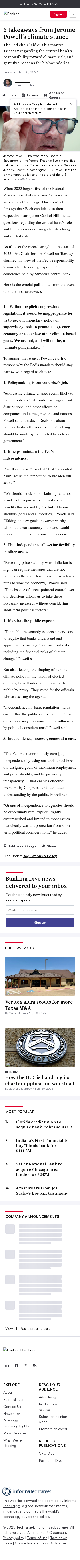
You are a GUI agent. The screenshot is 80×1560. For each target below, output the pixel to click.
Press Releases (14, 1433)
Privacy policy (13, 1538)
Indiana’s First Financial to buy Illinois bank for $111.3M (42, 1145)
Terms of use (37, 1538)
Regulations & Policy (40, 856)
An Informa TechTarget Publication (40, 4)
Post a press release (35, 1328)
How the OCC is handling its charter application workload (39, 1080)
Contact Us (12, 1406)
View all (11, 1328)
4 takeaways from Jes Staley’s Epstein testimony (42, 1190)
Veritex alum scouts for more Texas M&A (39, 1005)
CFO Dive (46, 1453)
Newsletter (11, 1413)
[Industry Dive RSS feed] (35, 1365)
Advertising (47, 1397)
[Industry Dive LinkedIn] (7, 1365)
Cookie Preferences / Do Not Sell (41, 1543)
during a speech (41, 266)
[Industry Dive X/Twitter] (25, 1365)
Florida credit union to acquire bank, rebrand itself (44, 1124)
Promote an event (53, 1429)
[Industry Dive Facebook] (16, 1365)
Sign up (59, 14)
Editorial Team (14, 1399)
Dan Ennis (22, 81)
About (8, 1392)
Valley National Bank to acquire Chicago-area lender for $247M (39, 1169)
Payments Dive (50, 1460)
